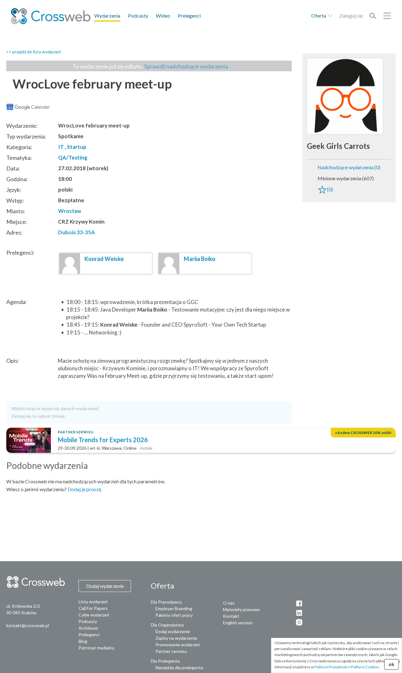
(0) (330, 189)
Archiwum (88, 628)
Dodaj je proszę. (85, 489)
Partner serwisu (171, 651)
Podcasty (138, 16)
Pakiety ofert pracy (174, 615)
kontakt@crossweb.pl (27, 625)
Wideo (163, 16)
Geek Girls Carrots (338, 145)
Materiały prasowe (241, 609)
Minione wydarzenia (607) (346, 178)
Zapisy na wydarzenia (176, 638)
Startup (76, 147)
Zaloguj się (351, 16)
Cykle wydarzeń (94, 614)
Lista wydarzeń (93, 601)
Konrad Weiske (104, 258)
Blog (83, 641)
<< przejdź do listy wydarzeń (33, 51)
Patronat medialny (96, 647)
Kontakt (231, 616)
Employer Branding (173, 608)
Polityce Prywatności (331, 667)
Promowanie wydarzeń (177, 644)
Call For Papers (93, 608)
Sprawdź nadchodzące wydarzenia (186, 66)
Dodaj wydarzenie (172, 631)
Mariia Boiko (199, 258)
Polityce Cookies (365, 667)
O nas (229, 602)
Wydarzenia (107, 16)
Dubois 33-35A (76, 232)
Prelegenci (189, 16)
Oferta (319, 16)
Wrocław (69, 211)
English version (238, 622)
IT (61, 147)
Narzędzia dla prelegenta (179, 667)
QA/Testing (72, 157)
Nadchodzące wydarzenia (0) (349, 167)
